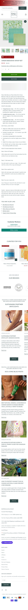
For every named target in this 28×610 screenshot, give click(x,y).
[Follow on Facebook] (2, 590)
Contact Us (3, 559)
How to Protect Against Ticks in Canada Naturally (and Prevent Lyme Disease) (12, 483)
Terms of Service (5, 569)
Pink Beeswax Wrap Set (8, 206)
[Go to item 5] (22, 51)
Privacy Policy (4, 567)
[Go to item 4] (17, 51)
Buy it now (14, 79)
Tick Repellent (5, 478)
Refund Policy (4, 564)
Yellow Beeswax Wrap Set (9, 209)
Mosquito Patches (6, 439)
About (2, 552)
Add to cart (14, 74)
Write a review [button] (14, 230)
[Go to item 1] (3, 51)
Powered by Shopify (21, 594)
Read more (3, 350)
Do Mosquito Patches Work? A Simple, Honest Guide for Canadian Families (13, 444)
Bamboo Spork (6, 211)
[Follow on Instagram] (6, 590)
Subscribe (6, 584)
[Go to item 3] (13, 51)
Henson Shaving (5, 333)
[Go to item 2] (8, 51)
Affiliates (3, 555)
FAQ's (2, 557)
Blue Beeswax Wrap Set (8, 204)
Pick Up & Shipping (5, 562)
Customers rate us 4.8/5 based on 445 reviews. (12, 66)
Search (22, 8)
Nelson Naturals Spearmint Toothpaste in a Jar (10, 264)
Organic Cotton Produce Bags (9, 213)
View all (14, 359)
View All (14, 500)
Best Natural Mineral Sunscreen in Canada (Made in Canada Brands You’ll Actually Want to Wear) (13, 404)
